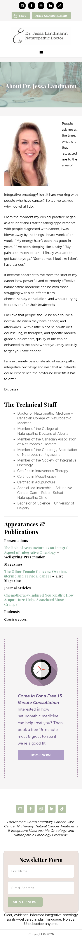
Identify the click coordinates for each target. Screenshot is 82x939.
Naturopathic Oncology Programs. (41, 835)
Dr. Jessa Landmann (41, 36)
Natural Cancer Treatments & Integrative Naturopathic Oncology (43, 828)
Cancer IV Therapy (19, 826)
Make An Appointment (51, 15)
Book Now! (41, 755)
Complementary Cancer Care (50, 822)
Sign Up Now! (25, 902)
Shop (22, 15)
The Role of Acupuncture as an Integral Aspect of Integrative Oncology (36, 550)
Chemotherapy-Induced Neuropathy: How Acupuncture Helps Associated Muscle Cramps (39, 600)
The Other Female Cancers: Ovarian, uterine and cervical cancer (35, 573)
